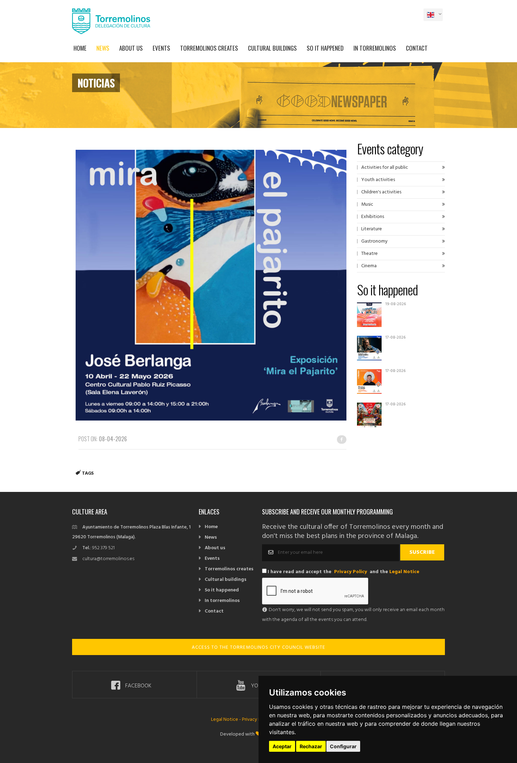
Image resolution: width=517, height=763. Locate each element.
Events (161, 48)
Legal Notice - (226, 720)
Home (80, 48)
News (102, 48)
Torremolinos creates (209, 48)
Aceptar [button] (282, 746)
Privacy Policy (350, 572)
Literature (371, 229)
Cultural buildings (272, 48)
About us (131, 48)
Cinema (369, 266)
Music (367, 204)
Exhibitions (372, 217)
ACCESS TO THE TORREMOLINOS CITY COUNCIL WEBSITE (258, 647)
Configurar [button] (343, 746)
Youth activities (378, 180)
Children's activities (381, 192)
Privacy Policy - (258, 720)
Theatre (369, 254)
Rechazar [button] (311, 746)
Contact (417, 48)
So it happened (325, 48)
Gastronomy (374, 241)
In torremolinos (374, 48)
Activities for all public (384, 168)
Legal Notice (404, 572)
